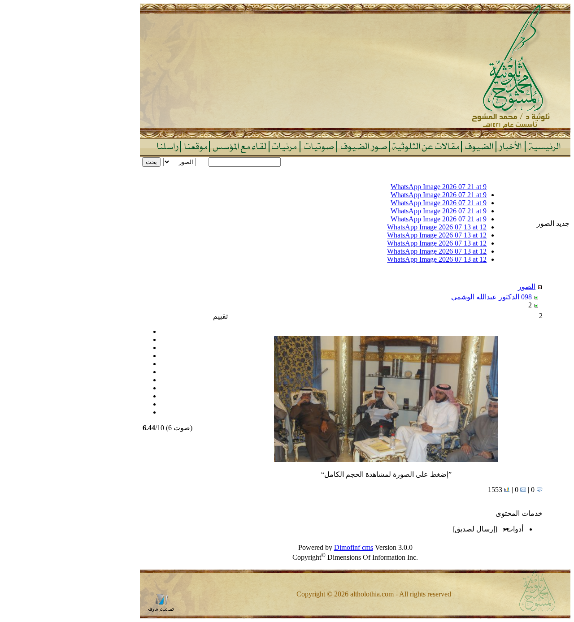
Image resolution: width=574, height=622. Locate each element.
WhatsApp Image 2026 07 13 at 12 (437, 227)
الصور (526, 286)
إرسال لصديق (475, 529)
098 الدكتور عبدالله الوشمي (491, 297)
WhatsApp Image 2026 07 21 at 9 (439, 186)
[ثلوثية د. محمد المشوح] (355, 135)
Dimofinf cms (353, 547)
